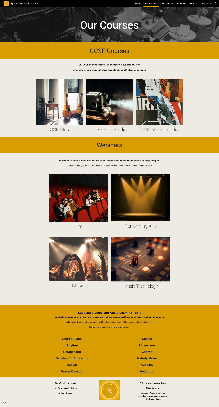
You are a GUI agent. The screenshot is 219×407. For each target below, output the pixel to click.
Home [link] (137, 3)
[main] (109, 25)
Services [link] (166, 3)
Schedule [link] (181, 3)
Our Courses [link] (150, 3)
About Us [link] (193, 3)
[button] (216, 4)
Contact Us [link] (206, 3)
